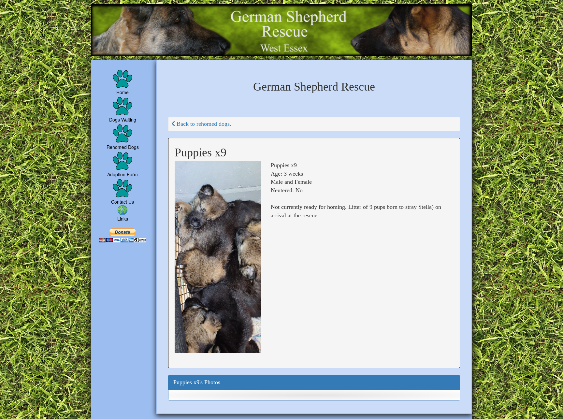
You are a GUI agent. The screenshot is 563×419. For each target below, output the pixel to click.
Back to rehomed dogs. (203, 124)
